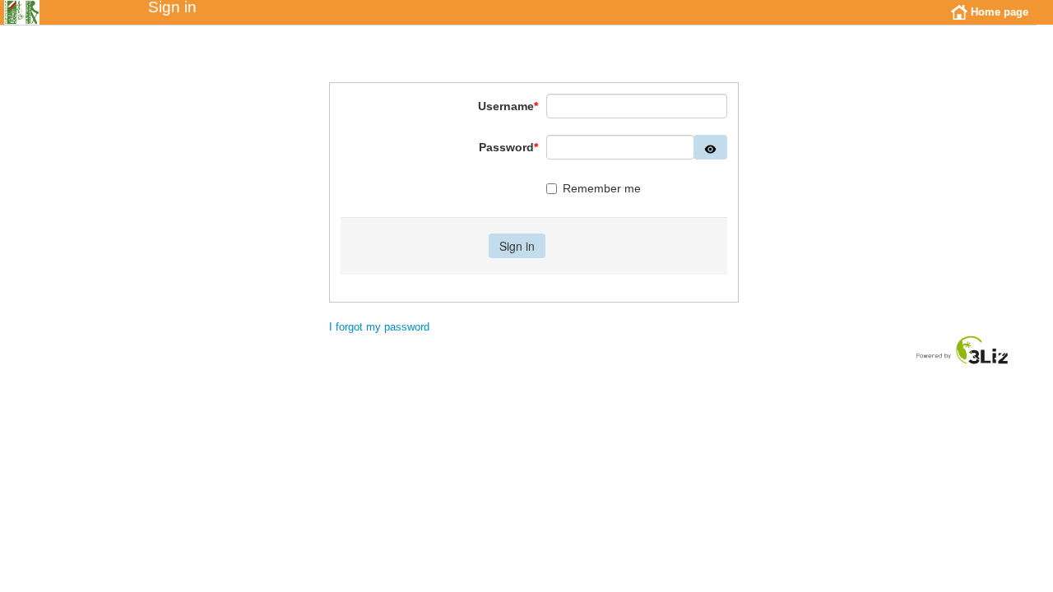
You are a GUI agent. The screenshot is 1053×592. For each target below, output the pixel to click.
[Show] (710, 147)
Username (508, 106)
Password (508, 147)
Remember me (602, 188)
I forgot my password (379, 327)
